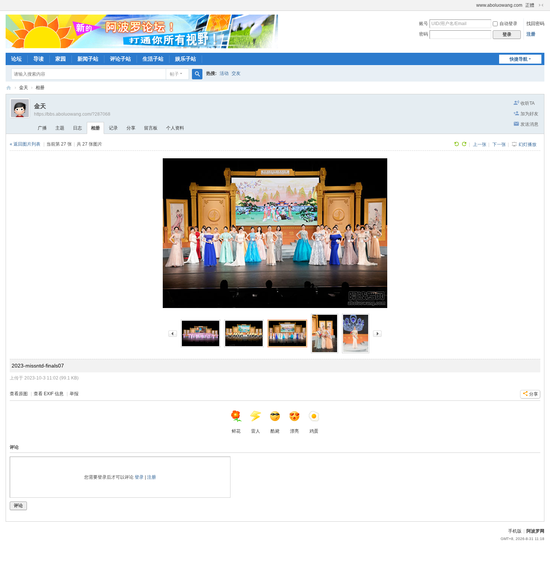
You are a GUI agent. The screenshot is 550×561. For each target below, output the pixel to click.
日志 (77, 128)
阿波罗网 (535, 531)
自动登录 (508, 23)
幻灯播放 (528, 144)
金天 (23, 87)
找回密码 (535, 23)
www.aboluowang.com (499, 5)
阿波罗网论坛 (9, 87)
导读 (38, 59)
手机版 (515, 531)
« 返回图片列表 (25, 144)
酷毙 (275, 431)
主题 (59, 128)
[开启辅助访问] (473, 5)
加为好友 (529, 113)
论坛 (16, 59)
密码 (423, 34)
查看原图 (19, 393)
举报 (74, 393)
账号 (423, 23)
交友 (236, 73)
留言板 (151, 128)
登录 (139, 477)
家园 (60, 59)
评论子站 (120, 59)
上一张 (479, 144)
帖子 (174, 74)
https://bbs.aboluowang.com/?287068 (72, 114)
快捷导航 (519, 59)
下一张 (499, 144)
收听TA (527, 103)
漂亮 (294, 431)
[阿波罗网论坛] (142, 31)
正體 (529, 5)
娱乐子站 (185, 59)
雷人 (255, 431)
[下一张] (377, 333)
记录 (113, 128)
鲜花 (236, 431)
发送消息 (529, 124)
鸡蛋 (313, 431)
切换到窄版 (541, 5)
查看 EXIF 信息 (49, 393)
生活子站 (153, 59)
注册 (530, 34)
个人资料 (175, 128)
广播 (42, 128)
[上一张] (172, 333)
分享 (130, 128)
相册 (40, 87)
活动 (224, 73)
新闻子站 (87, 59)
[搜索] (197, 74)
